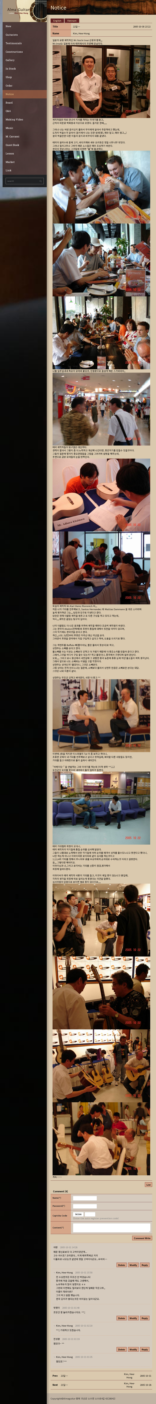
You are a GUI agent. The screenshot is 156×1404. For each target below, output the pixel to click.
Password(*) (59, 1205)
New (8, 26)
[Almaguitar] (25, 10)
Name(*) (57, 1197)
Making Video (14, 119)
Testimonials (14, 43)
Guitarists (12, 34)
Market (10, 162)
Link (8, 170)
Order (9, 85)
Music (9, 128)
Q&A (8, 111)
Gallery (10, 60)
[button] (81, 33)
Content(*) (58, 1227)
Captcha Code (60, 1215)
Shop (9, 77)
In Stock (11, 68)
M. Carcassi (12, 136)
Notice (10, 94)
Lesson (10, 153)
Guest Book (12, 145)
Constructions (14, 51)
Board (9, 102)
